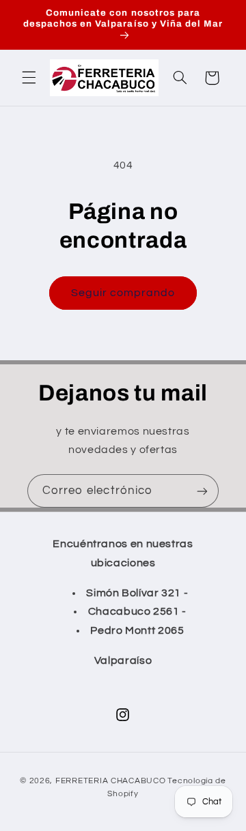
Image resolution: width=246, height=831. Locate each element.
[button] (28, 77)
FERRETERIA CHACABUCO (110, 781)
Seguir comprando (123, 292)
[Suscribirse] (202, 491)
